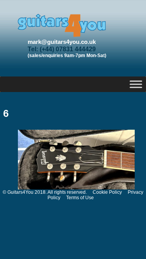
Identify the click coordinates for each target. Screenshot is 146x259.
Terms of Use (80, 197)
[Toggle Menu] (136, 84)
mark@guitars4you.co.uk (62, 41)
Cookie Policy (107, 192)
